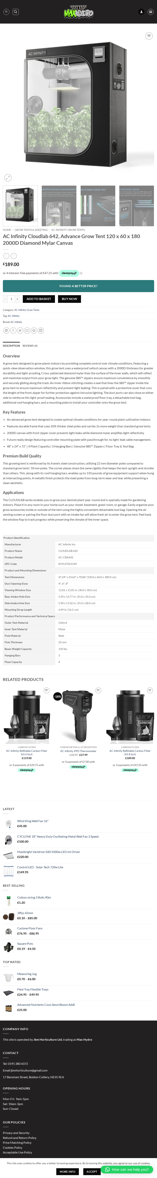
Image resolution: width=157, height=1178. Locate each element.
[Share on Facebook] (13, 330)
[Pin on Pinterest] (34, 330)
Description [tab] (11, 345)
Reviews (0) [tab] (30, 345)
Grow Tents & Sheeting (31, 229)
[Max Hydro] (78, 11)
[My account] (141, 12)
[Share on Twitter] (20, 330)
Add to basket (39, 299)
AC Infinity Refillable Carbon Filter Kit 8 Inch (130, 752)
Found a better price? (78, 286)
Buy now (69, 299)
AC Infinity (14, 315)
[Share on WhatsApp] (6, 330)
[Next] (146, 107)
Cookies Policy (12, 1147)
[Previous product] (14, 256)
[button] (6, 12)
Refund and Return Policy (19, 1137)
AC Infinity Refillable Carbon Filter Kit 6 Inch (26, 752)
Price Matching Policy (17, 1142)
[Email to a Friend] (27, 330)
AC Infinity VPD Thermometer (78, 751)
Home (7, 229)
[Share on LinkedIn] (41, 330)
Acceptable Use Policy (17, 1152)
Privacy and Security (16, 1133)
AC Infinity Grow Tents (68, 229)
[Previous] (10, 107)
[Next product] (6, 256)
